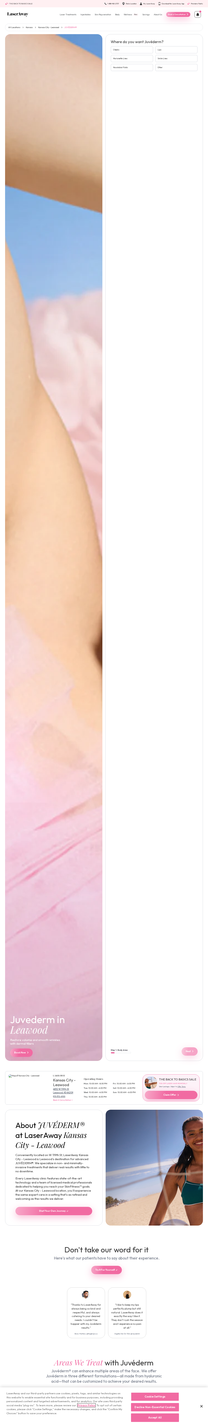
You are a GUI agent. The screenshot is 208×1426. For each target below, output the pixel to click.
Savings (146, 14)
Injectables (85, 14)
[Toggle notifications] (197, 14)
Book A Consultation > (63, 1100)
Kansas (29, 27)
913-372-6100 (59, 1096)
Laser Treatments (68, 14)
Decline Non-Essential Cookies (154, 1407)
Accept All (155, 1417)
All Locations (14, 27)
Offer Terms (182, 1087)
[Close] (201, 1406)
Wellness (130, 14)
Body (117, 14)
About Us (158, 14)
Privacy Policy (86, 1405)
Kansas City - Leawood (48, 27)
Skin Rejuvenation (103, 14)
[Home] (17, 14)
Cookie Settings (155, 1396)
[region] (104, 1406)
